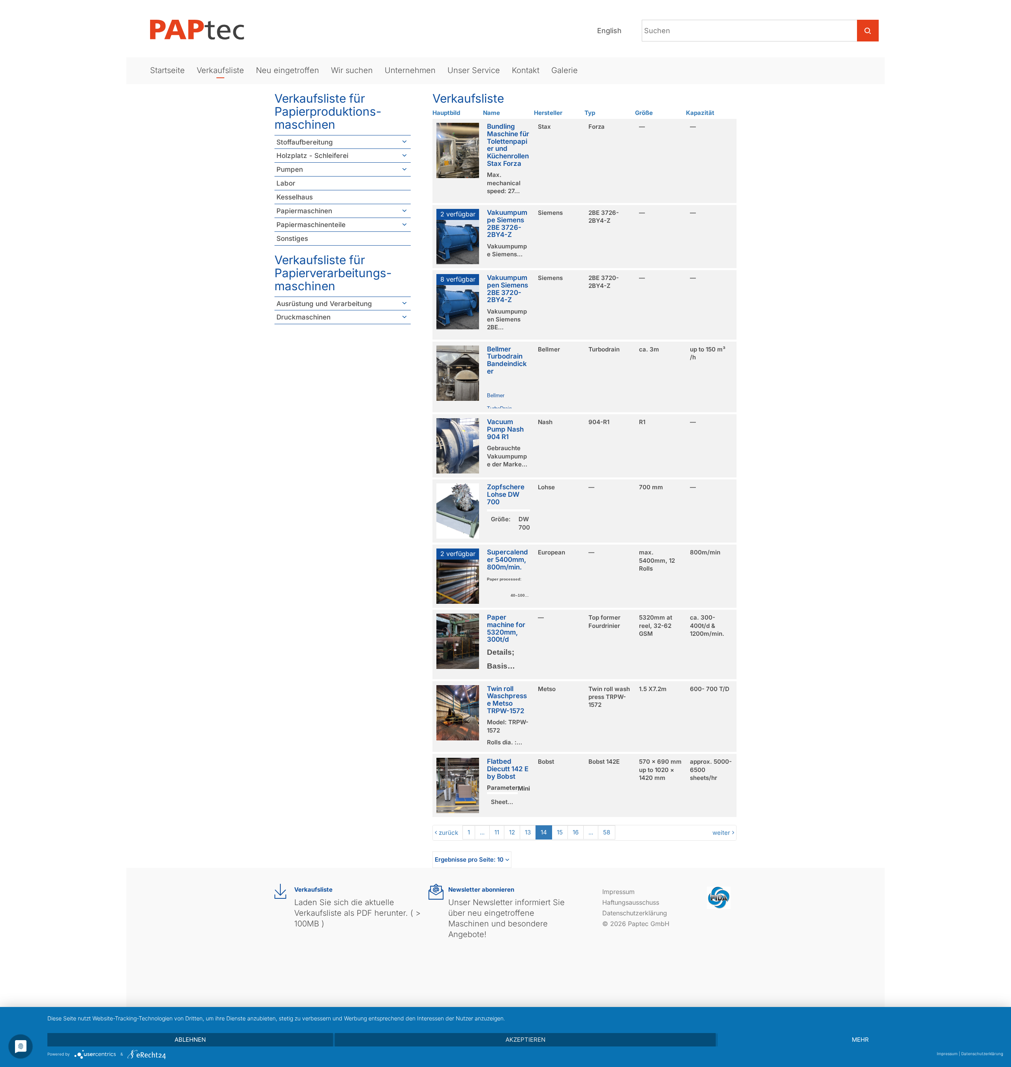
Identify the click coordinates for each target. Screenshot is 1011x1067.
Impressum (618, 892)
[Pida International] (719, 897)
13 (528, 832)
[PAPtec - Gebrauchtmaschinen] (203, 29)
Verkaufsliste (220, 70)
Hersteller (548, 112)
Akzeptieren (525, 1039)
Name (491, 112)
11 (496, 832)
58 (606, 832)
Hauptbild (446, 112)
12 (512, 832)
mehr (860, 1039)
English (609, 30)
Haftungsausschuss (630, 902)
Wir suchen (352, 70)
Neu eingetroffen (287, 70)
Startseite (167, 70)
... (482, 832)
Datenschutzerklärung (634, 913)
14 (544, 832)
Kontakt (525, 70)
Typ (589, 112)
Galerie (564, 70)
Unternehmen (410, 70)
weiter (721, 832)
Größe (644, 112)
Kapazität (700, 112)
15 (560, 832)
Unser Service (473, 70)
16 (576, 832)
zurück (448, 832)
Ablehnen (190, 1039)
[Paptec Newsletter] (435, 892)
